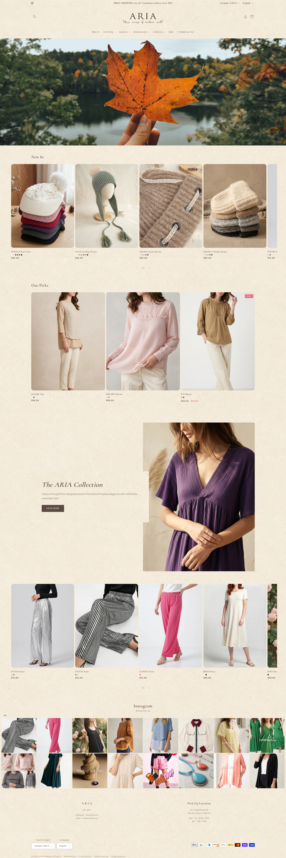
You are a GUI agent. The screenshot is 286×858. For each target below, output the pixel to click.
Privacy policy (85, 856)
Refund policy (70, 856)
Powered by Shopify (52, 856)
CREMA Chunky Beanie (215, 251)
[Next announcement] (186, 3)
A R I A (41, 856)
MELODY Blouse (114, 394)
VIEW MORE (53, 508)
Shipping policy (118, 856)
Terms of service (101, 856)
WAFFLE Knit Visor (21, 251)
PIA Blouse (186, 394)
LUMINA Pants (147, 671)
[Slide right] (149, 268)
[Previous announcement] (99, 3)
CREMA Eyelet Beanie (150, 251)
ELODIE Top (37, 394)
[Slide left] (136, 268)
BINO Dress (209, 671)
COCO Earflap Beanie (86, 251)
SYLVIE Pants (18, 671)
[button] (34, 16)
